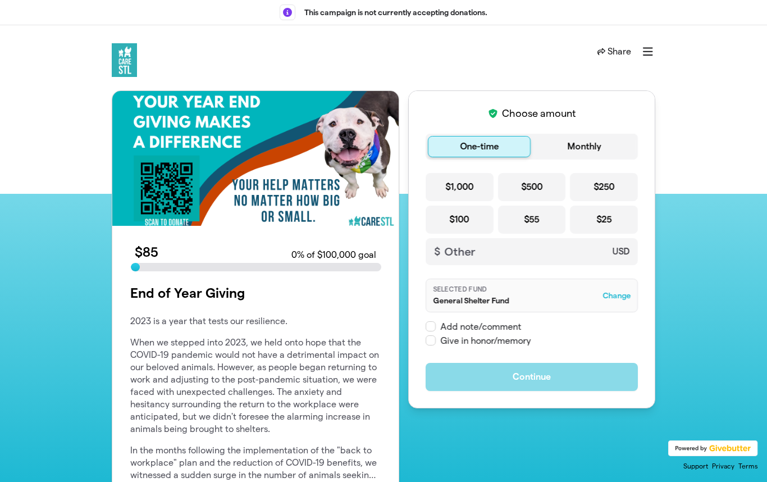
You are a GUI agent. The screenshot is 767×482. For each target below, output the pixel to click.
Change (616, 295)
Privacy (723, 466)
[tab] (479, 147)
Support (695, 466)
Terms (748, 466)
